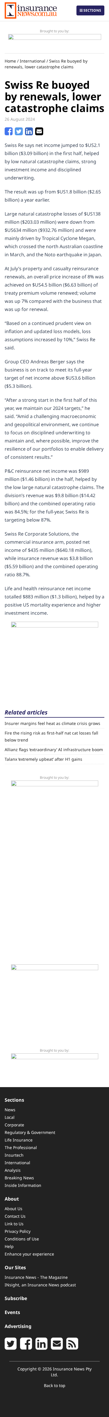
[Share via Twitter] (19, 133)
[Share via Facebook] (8, 133)
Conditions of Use (22, 1239)
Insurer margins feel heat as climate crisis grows (52, 723)
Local (10, 1117)
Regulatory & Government (30, 1132)
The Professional (21, 1147)
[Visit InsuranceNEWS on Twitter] (11, 1347)
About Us (13, 1208)
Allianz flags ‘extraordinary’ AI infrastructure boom (54, 749)
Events (12, 1312)
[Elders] (54, 658)
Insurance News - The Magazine (36, 1277)
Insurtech (14, 1155)
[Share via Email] (39, 133)
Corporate (14, 1125)
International (32, 61)
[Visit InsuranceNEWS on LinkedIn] (41, 1347)
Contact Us (15, 1216)
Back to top (54, 1385)
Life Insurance (19, 1140)
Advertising (18, 1326)
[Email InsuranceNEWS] (57, 1347)
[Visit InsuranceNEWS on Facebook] (26, 1347)
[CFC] (54, 41)
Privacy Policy (18, 1231)
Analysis (13, 1170)
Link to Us (14, 1223)
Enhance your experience (29, 1254)
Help (9, 1246)
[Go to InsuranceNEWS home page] (31, 10)
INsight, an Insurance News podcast (40, 1285)
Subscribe (16, 1298)
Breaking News (19, 1177)
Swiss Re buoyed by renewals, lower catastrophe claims (46, 64)
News (10, 1109)
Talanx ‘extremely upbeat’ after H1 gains (43, 759)
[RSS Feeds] (72, 1347)
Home (10, 61)
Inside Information (23, 1185)
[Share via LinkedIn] (29, 133)
